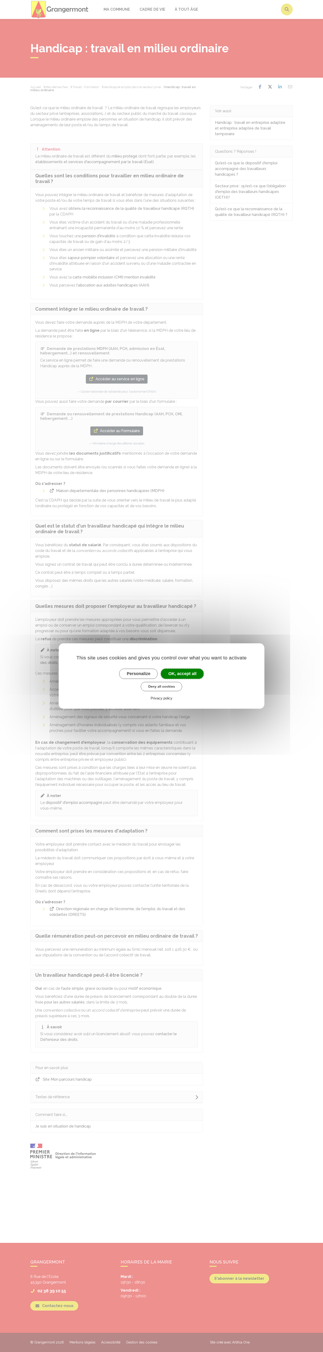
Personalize (138, 673)
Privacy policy (161, 698)
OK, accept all (182, 673)
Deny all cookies (161, 686)
